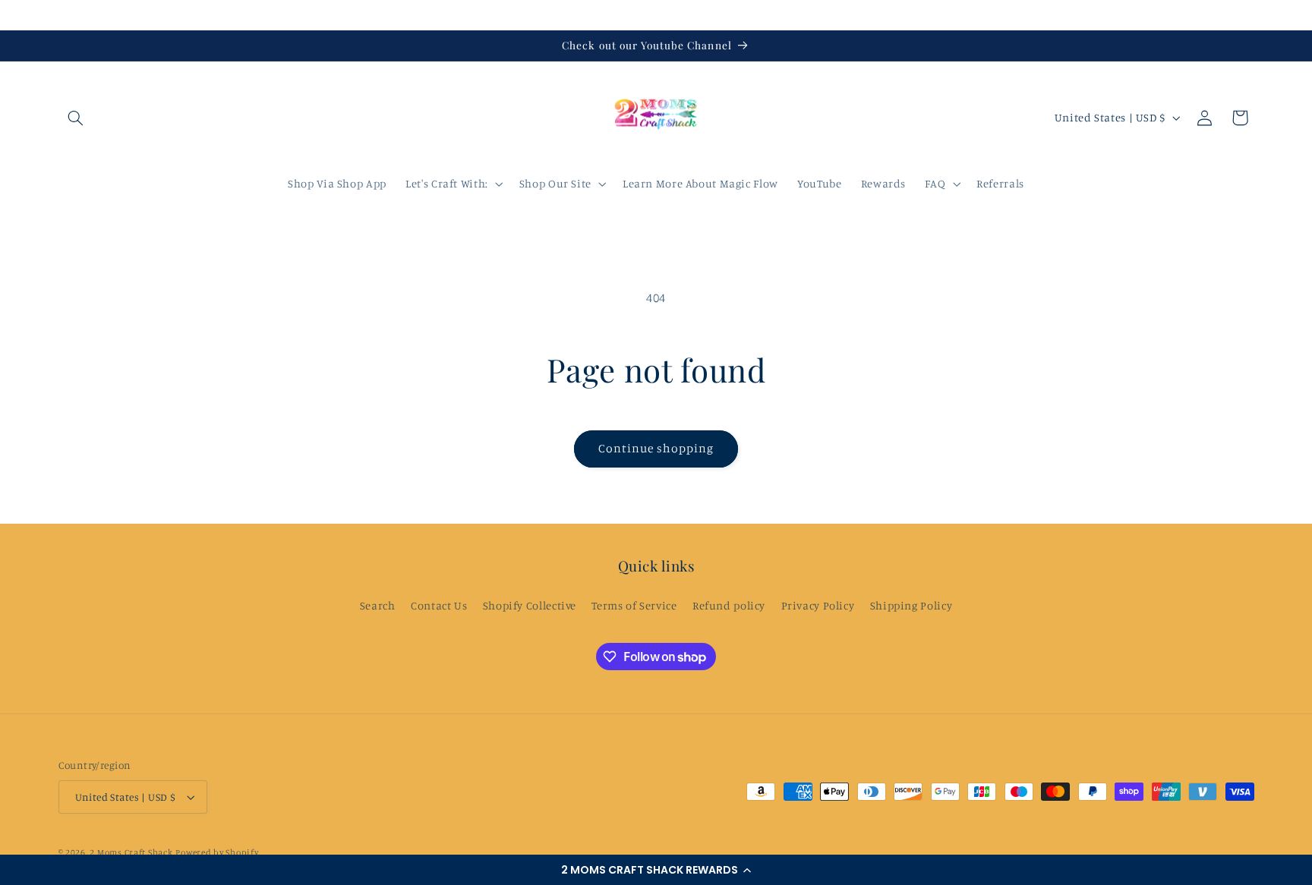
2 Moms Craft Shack (131, 852)
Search (378, 605)
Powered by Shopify (216, 852)
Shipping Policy (911, 605)
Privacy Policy (818, 605)
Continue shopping (656, 448)
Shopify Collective (529, 605)
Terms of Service (633, 605)
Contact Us (439, 605)
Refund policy (728, 605)
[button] (656, 870)
